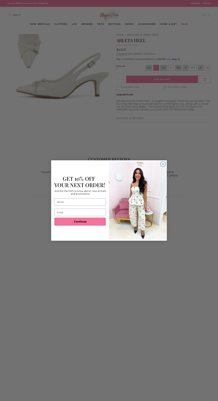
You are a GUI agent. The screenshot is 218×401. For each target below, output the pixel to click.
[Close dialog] (163, 164)
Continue (80, 221)
